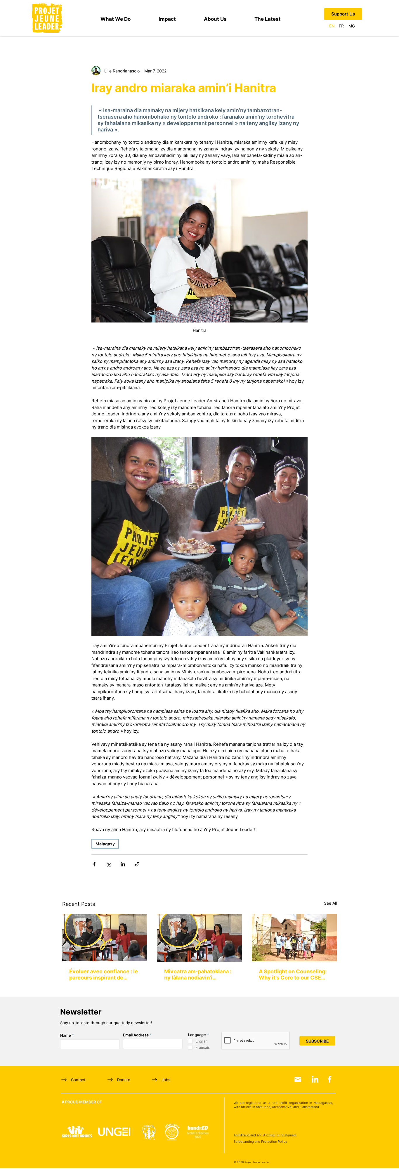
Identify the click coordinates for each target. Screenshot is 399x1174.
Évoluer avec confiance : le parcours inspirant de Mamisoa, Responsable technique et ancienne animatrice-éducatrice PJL (103, 974)
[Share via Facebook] (94, 864)
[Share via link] (137, 864)
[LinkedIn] (315, 1079)
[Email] (298, 1079)
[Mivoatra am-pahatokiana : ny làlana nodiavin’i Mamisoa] (199, 938)
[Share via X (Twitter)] (108, 864)
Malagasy (105, 843)
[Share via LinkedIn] (123, 864)
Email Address (136, 1035)
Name (65, 1035)
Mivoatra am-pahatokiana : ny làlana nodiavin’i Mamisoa (197, 974)
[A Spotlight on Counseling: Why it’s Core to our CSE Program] (294, 937)
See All (330, 903)
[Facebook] (329, 1079)
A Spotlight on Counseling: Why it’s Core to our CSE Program (293, 974)
